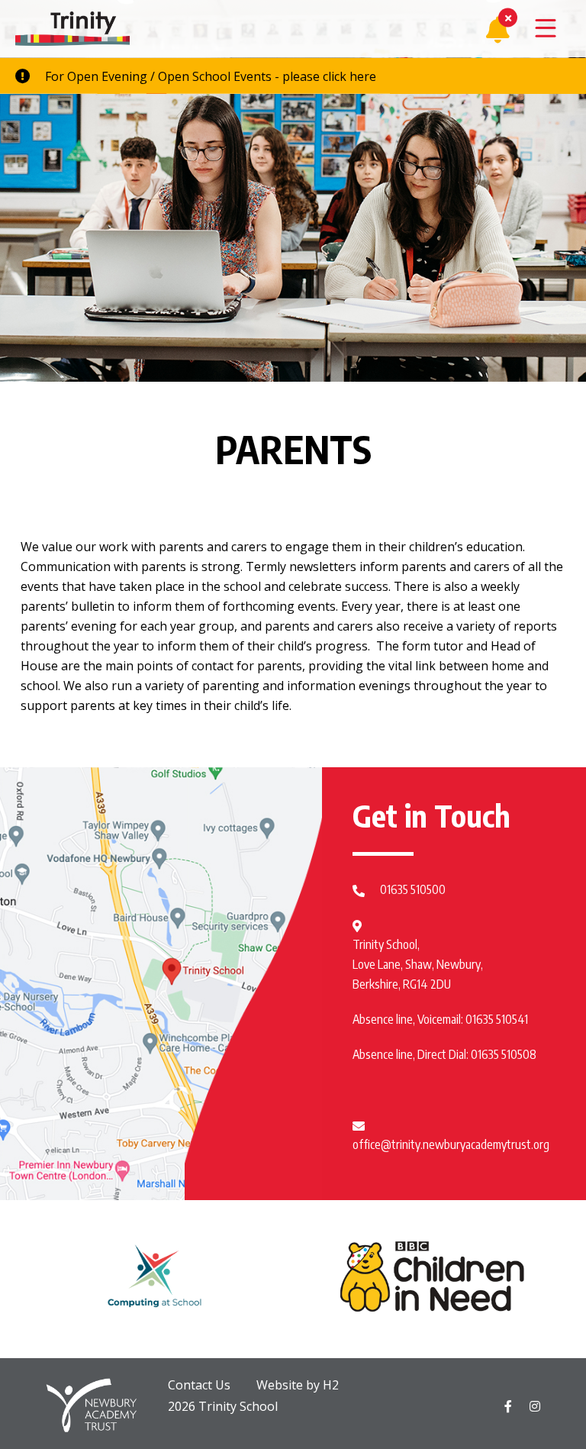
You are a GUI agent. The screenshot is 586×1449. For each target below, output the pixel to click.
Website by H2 (297, 1384)
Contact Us (199, 1384)
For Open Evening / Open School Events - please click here (210, 76)
